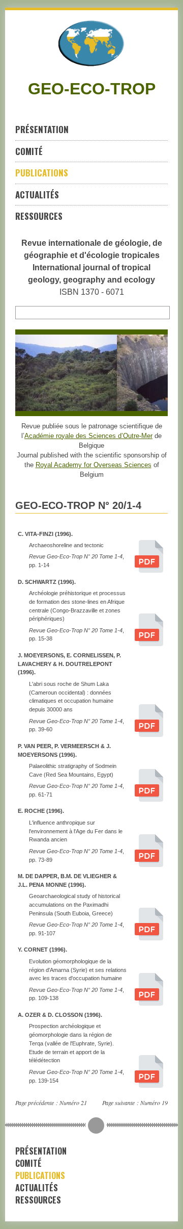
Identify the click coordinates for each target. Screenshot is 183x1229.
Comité (29, 151)
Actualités (37, 194)
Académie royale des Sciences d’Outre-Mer (88, 436)
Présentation (42, 129)
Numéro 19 (154, 1102)
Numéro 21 (73, 1102)
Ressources (39, 216)
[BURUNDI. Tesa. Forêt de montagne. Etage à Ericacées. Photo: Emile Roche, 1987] (63, 373)
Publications (41, 172)
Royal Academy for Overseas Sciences (93, 465)
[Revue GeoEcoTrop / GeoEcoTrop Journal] (91, 43)
